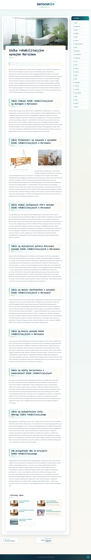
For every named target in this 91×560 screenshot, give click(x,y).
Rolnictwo (77, 71)
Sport (76, 78)
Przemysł (76, 68)
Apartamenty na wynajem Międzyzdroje (25, 520)
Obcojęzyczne (77, 57)
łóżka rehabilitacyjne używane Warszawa (26, 510)
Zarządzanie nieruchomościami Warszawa (53, 510)
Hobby (76, 36)
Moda (76, 47)
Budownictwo (77, 26)
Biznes (76, 22)
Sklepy (76, 75)
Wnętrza (76, 103)
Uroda (76, 96)
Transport (77, 85)
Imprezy (76, 40)
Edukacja (76, 33)
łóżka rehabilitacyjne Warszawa (24, 501)
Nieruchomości (78, 54)
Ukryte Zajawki (78, 92)
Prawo (76, 64)
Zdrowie (76, 106)
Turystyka (77, 89)
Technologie (77, 82)
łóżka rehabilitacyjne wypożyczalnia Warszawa (52, 501)
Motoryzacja (77, 50)
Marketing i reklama (79, 43)
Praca (76, 61)
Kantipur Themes (51, 557)
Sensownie (45, 3)
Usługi (76, 99)
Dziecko (76, 29)
